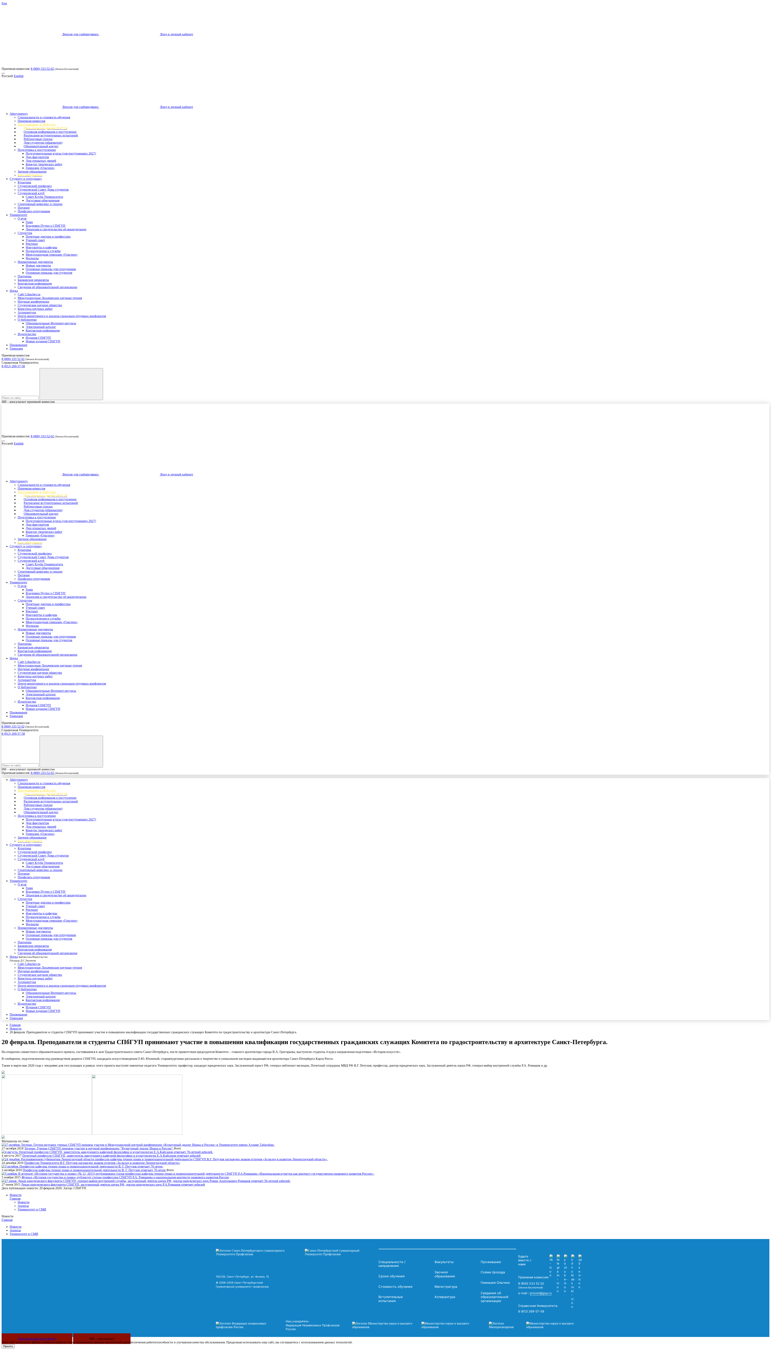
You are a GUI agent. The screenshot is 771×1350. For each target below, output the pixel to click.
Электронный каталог (41, 327)
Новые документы (38, 265)
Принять (8, 1346)
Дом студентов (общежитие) (43, 142)
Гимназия (16, 348)
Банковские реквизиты (33, 280)
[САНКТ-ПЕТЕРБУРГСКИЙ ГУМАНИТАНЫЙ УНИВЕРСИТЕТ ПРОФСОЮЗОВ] (296, 1252)
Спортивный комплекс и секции (40, 204)
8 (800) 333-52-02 (42, 68)
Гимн (29, 222)
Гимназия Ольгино (495, 1283)
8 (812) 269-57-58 (13, 366)
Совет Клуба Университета (44, 197)
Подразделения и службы (43, 251)
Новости (15, 1028)
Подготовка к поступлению (37, 150)
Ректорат (32, 243)
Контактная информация (35, 283)
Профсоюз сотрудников (34, 211)
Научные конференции (33, 301)
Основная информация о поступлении (50, 131)
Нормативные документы (35, 262)
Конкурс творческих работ (44, 164)
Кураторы (24, 182)
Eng (4, 3)
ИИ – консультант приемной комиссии (28, 401)
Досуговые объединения (42, 200)
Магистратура (445, 1287)
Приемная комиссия (31, 121)
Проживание (18, 345)
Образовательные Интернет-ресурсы (51, 323)
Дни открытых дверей (41, 160)
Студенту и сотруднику (26, 178)
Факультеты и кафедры (41, 247)
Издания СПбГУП (38, 337)
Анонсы (23, 1205)
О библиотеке (27, 319)
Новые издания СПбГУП (43, 341)
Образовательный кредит (41, 146)
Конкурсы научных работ (35, 309)
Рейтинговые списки (38, 139)
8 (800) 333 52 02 (13, 359)
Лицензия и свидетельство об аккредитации (56, 229)
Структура (25, 233)
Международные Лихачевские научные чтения (50, 298)
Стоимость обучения (395, 1287)
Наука (14, 290)
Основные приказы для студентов (49, 272)
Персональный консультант (37, 1338)
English (18, 76)
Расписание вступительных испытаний (51, 135)
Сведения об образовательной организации (47, 287)
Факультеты (444, 1262)
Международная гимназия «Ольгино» (52, 254)
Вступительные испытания (390, 1299)
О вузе (22, 218)
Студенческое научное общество (40, 305)
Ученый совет (35, 240)
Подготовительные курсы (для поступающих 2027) (61, 153)
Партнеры (25, 276)
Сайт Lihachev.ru (29, 294)
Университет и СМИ (32, 1209)
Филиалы (32, 258)
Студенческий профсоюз (35, 186)
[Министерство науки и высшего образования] (414, 1325)
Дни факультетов (37, 157)
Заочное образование (32, 171)
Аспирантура (27, 312)
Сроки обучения (391, 1276)
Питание (24, 207)
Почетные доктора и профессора (48, 236)
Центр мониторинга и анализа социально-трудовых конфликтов (62, 316)
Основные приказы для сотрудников (51, 269)
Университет (18, 215)
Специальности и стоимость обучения (44, 117)
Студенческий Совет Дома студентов (43, 189)
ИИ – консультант (102, 1338)
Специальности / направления (392, 1264)
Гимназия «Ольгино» (40, 168)
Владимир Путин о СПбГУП (45, 225)
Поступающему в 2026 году (37, 124)
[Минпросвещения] (535, 1325)
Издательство (27, 334)
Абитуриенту (19, 113)
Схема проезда (493, 1272)
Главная (15, 1025)
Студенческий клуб (31, 193)
